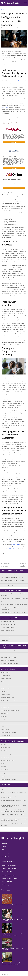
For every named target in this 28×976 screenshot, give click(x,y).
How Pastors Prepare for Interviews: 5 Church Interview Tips (13, 905)
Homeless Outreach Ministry (8, 697)
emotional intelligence (16, 80)
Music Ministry (4, 716)
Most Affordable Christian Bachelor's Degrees (12, 577)
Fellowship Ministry (5, 694)
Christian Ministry (5, 757)
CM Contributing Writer (9, 27)
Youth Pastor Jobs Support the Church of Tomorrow (13, 612)
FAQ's (3, 849)
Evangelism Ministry (5, 688)
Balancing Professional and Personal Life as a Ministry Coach (6, 565)
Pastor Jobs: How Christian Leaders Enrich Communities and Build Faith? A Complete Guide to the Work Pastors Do (14, 600)
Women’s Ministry (5, 729)
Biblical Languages (5, 747)
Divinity (2, 763)
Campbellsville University (10, 133)
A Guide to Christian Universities (8, 650)
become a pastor (15, 544)
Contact (4, 846)
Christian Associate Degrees (7, 621)
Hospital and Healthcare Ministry (8, 704)
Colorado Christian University (11, 157)
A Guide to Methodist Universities (9, 660)
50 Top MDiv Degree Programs (8, 585)
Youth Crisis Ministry (6, 735)
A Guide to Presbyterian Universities (9, 663)
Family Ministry (4, 691)
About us (4, 843)
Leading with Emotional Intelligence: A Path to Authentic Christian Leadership (13, 934)
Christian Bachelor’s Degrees (8, 624)
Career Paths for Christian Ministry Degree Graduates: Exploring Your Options (12, 963)
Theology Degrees (5, 640)
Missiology (3, 766)
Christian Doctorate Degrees (7, 630)
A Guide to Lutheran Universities (8, 657)
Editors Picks (12, 548)
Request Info (14, 142)
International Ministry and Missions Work (10, 710)
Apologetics (4, 744)
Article (2, 9)
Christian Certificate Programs (8, 633)
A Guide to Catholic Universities (8, 654)
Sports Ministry (4, 726)
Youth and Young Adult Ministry (8, 732)
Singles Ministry (5, 723)
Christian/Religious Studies (7, 760)
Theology (3, 773)
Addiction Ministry (5, 672)
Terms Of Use (5, 856)
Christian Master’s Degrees (7, 627)
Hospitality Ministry (5, 707)
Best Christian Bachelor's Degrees (9, 574)
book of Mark (5, 107)
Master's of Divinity (5, 637)
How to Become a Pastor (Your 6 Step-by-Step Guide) (14, 604)
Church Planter (4, 681)
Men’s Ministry (4, 713)
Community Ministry (5, 685)
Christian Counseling (6, 678)
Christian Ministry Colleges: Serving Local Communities (21, 565)
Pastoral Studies (5, 769)
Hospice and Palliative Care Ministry (9, 700)
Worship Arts (4, 776)
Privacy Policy (5, 853)
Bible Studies (4, 750)
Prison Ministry (4, 719)
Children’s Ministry (5, 675)
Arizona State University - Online (12, 179)
